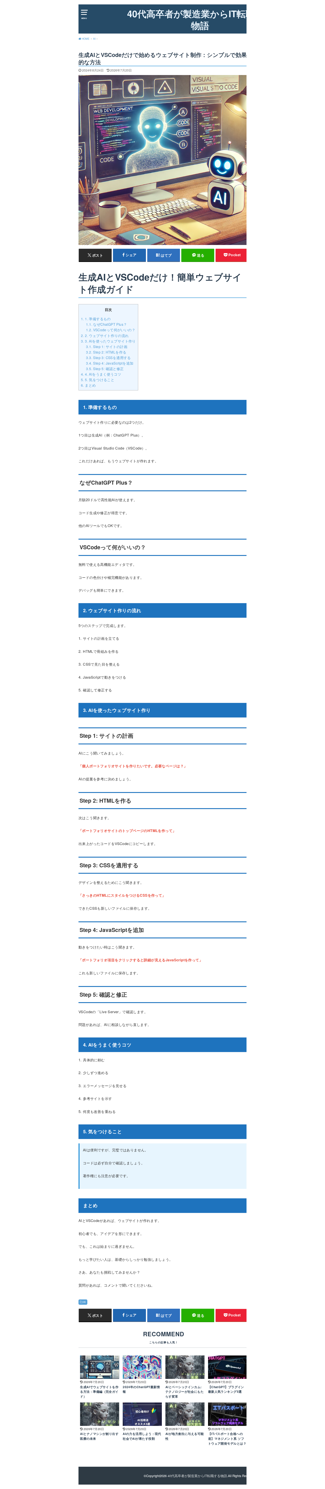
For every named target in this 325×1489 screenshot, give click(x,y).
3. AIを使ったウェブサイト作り (108, 341)
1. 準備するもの (96, 318)
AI (84, 1302)
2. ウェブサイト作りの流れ (105, 335)
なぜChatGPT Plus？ (106, 324)
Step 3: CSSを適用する (108, 357)
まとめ (88, 385)
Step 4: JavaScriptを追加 (109, 363)
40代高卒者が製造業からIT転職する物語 (200, 19)
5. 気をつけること (97, 379)
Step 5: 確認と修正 (105, 368)
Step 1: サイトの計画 (106, 346)
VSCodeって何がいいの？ (110, 329)
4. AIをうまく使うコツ (101, 374)
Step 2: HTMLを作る (106, 352)
